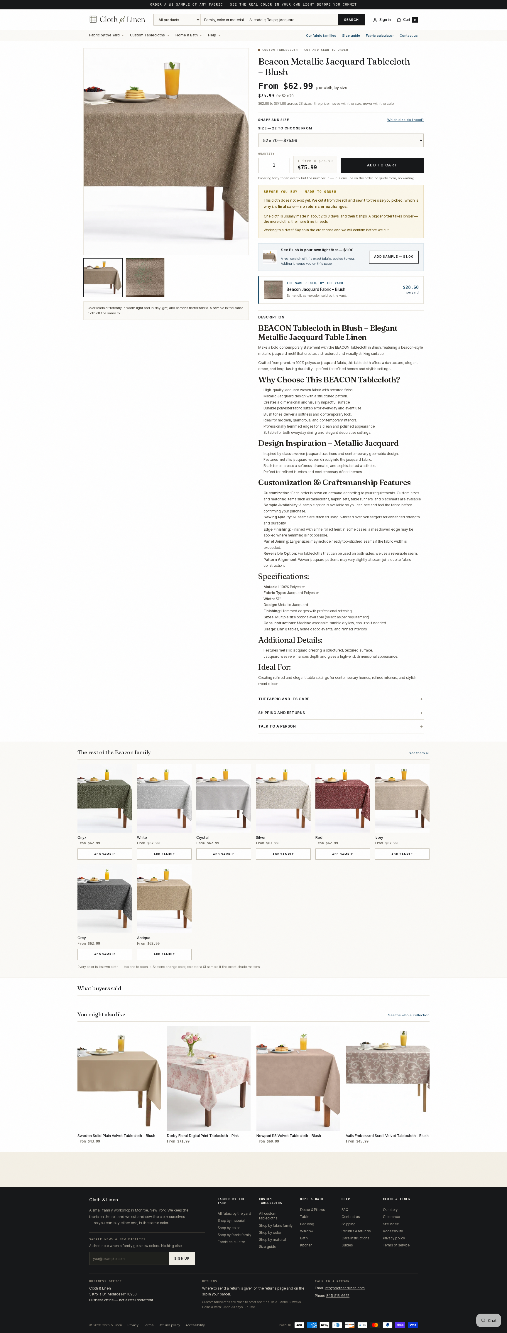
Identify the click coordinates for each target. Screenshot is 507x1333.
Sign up (182, 1258)
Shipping (348, 1224)
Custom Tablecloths (147, 35)
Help (212, 35)
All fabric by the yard (234, 1213)
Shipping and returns (281, 713)
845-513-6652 (338, 1295)
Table (304, 1216)
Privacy (132, 1325)
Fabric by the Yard (104, 35)
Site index (390, 1224)
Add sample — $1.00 (394, 257)
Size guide (351, 36)
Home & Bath (186, 35)
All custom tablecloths (268, 1215)
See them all (419, 753)
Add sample (111, 854)
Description (271, 317)
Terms (148, 1325)
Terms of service (396, 1245)
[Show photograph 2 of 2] (145, 277)
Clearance (391, 1216)
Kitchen (306, 1245)
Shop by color (229, 1228)
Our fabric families (321, 36)
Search (351, 20)
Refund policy (169, 1325)
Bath (303, 1238)
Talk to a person (277, 726)
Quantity (266, 153)
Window (306, 1231)
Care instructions (355, 1238)
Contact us (409, 36)
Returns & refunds (356, 1231)
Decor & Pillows (312, 1209)
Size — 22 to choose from (285, 128)
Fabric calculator (380, 36)
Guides (347, 1245)
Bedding (307, 1224)
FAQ (345, 1209)
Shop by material (231, 1220)
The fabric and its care (283, 699)
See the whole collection (409, 1015)
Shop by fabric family (234, 1235)
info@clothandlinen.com (345, 1288)
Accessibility (393, 1231)
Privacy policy (394, 1238)
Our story (390, 1209)
